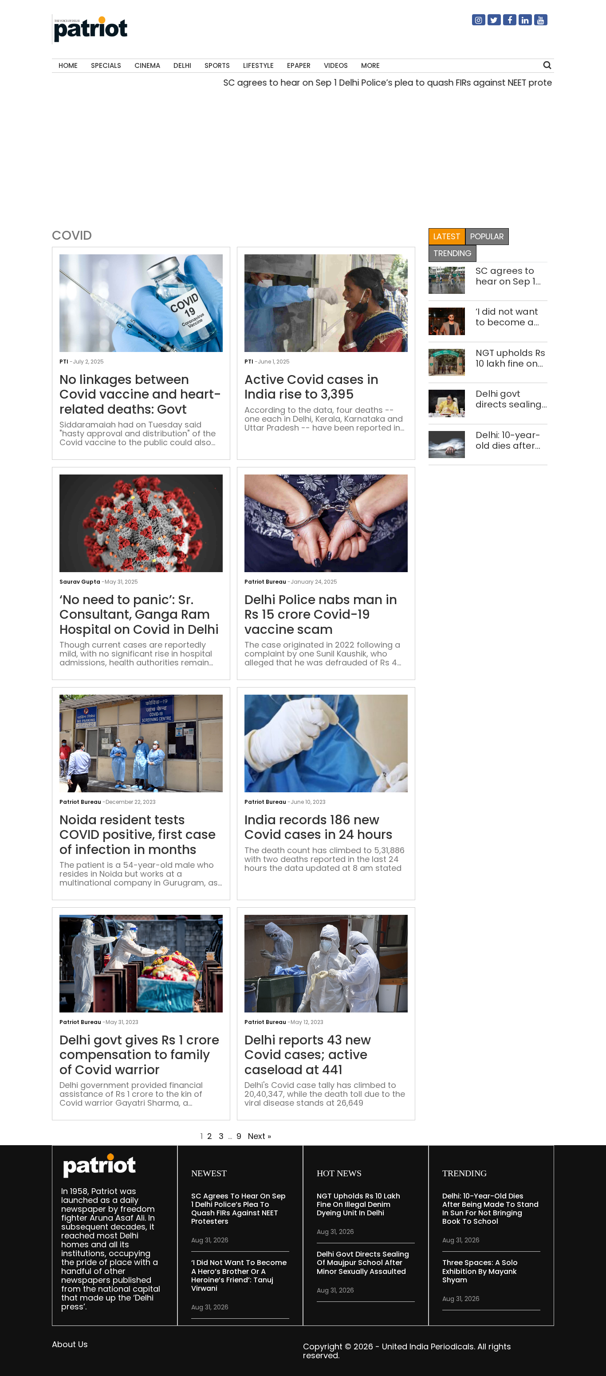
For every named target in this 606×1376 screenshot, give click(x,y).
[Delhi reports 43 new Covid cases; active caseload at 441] (326, 967)
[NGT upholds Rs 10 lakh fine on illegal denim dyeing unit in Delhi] (447, 362)
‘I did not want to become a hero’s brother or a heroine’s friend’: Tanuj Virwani (507, 317)
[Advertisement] (299, 156)
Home (68, 65)
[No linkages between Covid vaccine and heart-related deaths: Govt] (141, 314)
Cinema (147, 65)
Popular (487, 236)
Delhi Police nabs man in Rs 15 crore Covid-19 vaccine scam (320, 615)
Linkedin (520, 23)
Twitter (489, 23)
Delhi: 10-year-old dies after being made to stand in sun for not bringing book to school (510, 440)
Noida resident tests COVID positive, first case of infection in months (137, 835)
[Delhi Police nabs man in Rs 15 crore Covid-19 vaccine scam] (326, 534)
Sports (217, 65)
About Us (70, 1344)
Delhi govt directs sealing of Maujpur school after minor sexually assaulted (509, 399)
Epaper (299, 65)
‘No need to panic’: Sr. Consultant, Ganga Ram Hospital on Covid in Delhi (139, 615)
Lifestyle (258, 65)
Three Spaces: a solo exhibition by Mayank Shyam (480, 1271)
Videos (336, 65)
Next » (259, 1136)
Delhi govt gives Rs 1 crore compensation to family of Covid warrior (139, 1055)
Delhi (182, 65)
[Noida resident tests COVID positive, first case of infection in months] (141, 746)
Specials (106, 65)
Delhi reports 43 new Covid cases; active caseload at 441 (307, 1055)
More (370, 65)
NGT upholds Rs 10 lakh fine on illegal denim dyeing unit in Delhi (510, 358)
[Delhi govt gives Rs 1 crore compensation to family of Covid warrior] (141, 968)
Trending (452, 253)
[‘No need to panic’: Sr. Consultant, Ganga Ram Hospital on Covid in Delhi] (141, 534)
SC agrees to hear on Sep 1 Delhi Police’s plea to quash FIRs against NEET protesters (370, 83)
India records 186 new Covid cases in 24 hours (318, 827)
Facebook (504, 23)
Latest (446, 236)
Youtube (535, 23)
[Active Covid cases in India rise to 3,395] (326, 314)
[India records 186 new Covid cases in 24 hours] (326, 754)
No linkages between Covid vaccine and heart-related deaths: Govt (140, 394)
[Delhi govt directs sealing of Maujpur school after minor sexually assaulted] (447, 402)
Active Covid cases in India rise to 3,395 (311, 387)
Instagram (473, 23)
